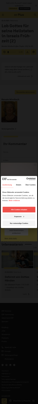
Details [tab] (18, 185)
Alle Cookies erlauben (19, 209)
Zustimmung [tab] (7, 185)
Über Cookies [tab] (30, 185)
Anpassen (18, 216)
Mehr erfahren (14, 200)
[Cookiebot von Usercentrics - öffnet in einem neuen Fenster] (27, 179)
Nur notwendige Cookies (19, 223)
